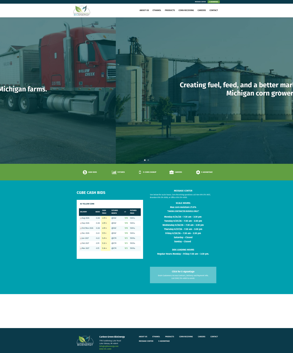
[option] (146, 90)
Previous (17, 90)
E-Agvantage (164, 341)
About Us (144, 10)
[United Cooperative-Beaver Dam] (87, 10)
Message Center (146, 341)
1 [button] (145, 160)
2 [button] (148, 160)
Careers (202, 10)
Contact (213, 10)
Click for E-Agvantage (183, 272)
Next (275, 90)
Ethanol (157, 10)
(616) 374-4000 (105, 349)
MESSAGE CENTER (200, 2)
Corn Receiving (186, 10)
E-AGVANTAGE (213, 2)
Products (170, 10)
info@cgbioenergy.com (108, 346)
